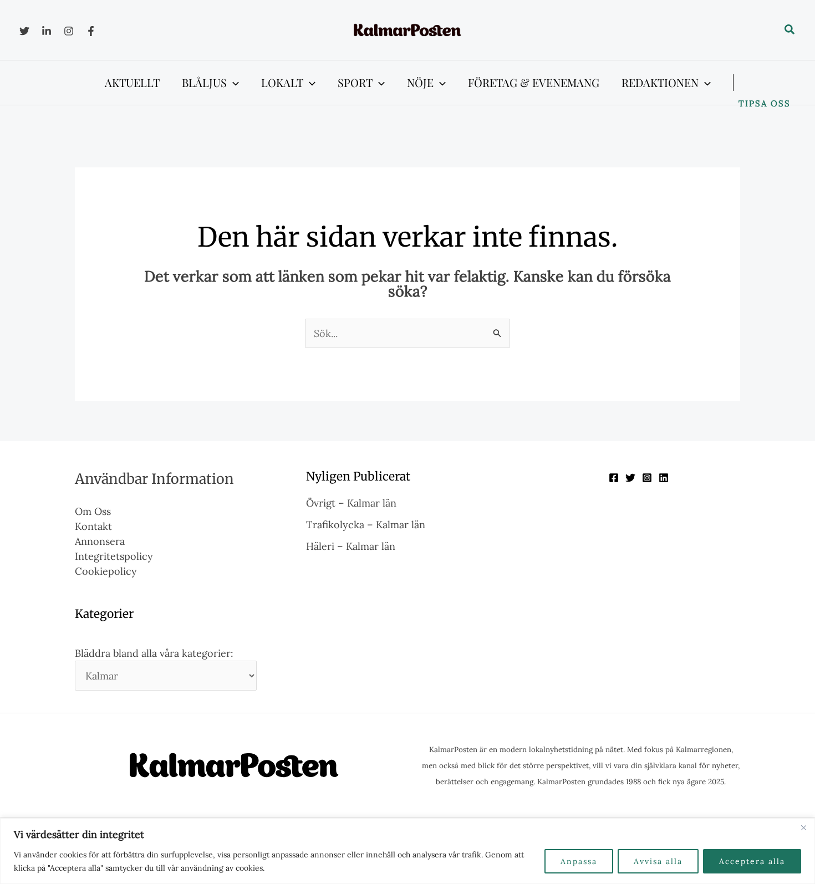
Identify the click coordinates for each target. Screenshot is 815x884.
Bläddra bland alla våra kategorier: (154, 653)
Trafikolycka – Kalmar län (365, 524)
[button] (790, 30)
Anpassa (579, 861)
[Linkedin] (47, 31)
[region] (407, 851)
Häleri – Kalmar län (350, 546)
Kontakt (93, 526)
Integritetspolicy (114, 556)
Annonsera (100, 541)
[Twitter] (24, 31)
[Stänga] (803, 827)
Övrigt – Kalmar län (351, 503)
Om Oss (93, 511)
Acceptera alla (752, 861)
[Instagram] (69, 31)
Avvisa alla (658, 861)
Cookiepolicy (106, 571)
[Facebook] (91, 31)
